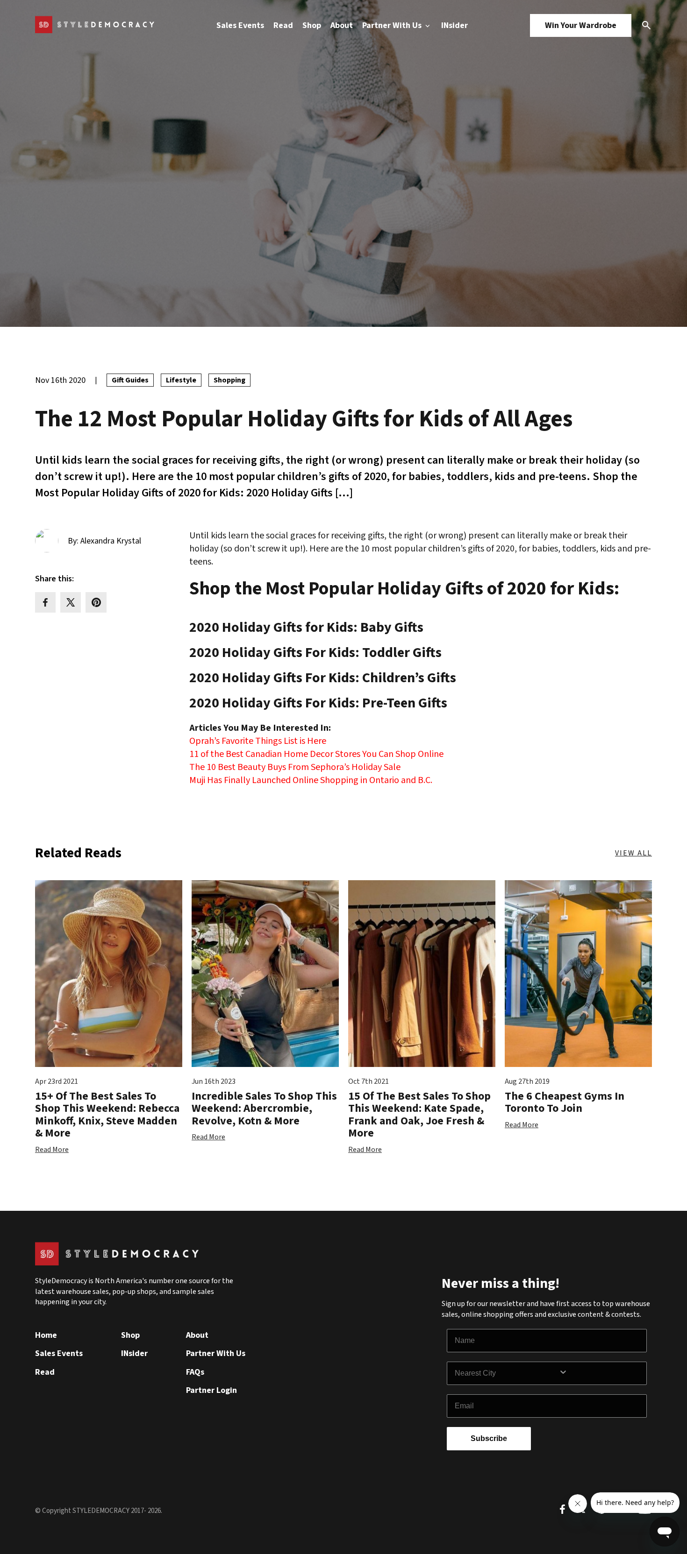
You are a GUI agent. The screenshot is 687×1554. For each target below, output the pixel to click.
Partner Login (211, 1390)
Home (46, 1335)
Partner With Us (392, 25)
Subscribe (489, 1438)
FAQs (195, 1372)
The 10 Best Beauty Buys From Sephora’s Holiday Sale (295, 767)
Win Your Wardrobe (580, 25)
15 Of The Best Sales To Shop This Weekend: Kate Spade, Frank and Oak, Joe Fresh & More (419, 1114)
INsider (454, 25)
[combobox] (506, 1373)
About (341, 25)
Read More (52, 1149)
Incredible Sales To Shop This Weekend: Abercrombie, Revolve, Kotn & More (264, 1108)
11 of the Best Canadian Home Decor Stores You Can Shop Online (316, 754)
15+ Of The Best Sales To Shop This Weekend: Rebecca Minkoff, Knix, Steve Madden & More (107, 1114)
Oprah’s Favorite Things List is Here (257, 741)
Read (283, 25)
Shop (311, 25)
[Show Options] (600, 1373)
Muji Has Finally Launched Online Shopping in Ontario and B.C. (310, 780)
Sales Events (240, 25)
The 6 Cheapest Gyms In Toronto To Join (564, 1102)
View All (633, 853)
